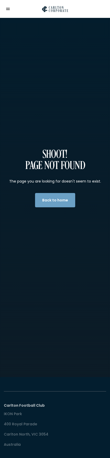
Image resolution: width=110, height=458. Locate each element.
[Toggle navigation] (11, 9)
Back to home (55, 200)
